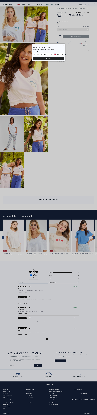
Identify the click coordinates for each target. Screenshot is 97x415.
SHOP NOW (48, 58)
